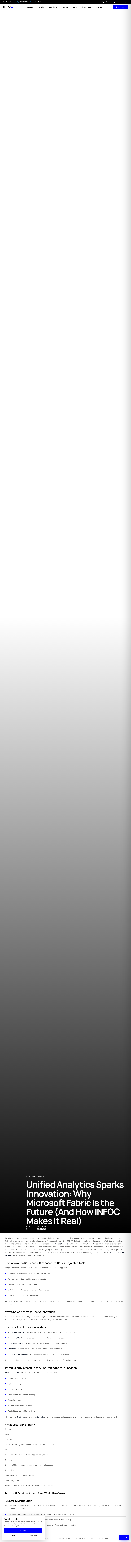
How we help (63, 7)
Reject (14, 1535)
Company (99, 7)
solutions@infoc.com (38, 2)
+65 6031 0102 (24, 2)
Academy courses (114, 2)
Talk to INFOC (119, 7)
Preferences (33, 1535)
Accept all (23, 1530)
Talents (83, 7)
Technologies (52, 7)
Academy (75, 7)
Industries (41, 7)
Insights (125, 2)
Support (104, 2)
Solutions (30, 7)
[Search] (110, 7)
